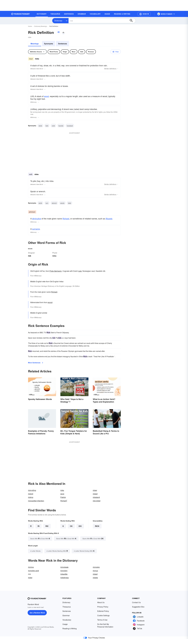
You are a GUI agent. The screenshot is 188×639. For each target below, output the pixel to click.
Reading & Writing (69, 628)
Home (30, 26)
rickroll (30, 494)
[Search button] (132, 20)
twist (69, 203)
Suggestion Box (138, 606)
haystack (70, 125)
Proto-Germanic (56, 271)
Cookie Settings (103, 615)
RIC (47, 526)
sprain (62, 203)
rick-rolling (32, 490)
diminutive (36, 218)
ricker (95, 490)
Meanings (35, 43)
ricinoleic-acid (33, 570)
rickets (95, 577)
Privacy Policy (102, 606)
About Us (100, 602)
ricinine (31, 567)
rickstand (96, 497)
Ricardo (109, 218)
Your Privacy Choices (96, 637)
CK (71, 526)
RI (38, 526)
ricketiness (64, 577)
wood (46, 96)
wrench (54, 203)
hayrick (60, 125)
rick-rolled (96, 500)
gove (62, 494)
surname (36, 228)
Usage (65, 624)
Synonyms (48, 43)
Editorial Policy (103, 611)
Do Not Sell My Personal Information (105, 625)
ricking (30, 497)
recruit (50, 302)
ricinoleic (96, 567)
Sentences (62, 43)
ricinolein (63, 570)
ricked (95, 494)
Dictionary (58, 20)
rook (80, 271)
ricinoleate (64, 567)
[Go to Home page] (20, 14)
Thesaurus (66, 606)
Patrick (63, 497)
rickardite (63, 574)
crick (53, 125)
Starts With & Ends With (40, 538)
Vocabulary (66, 620)
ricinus (95, 570)
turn (47, 203)
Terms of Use (102, 620)
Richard (65, 218)
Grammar (66, 615)
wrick (40, 125)
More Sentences (34, 362)
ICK (80, 526)
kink (47, 125)
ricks (54, 256)
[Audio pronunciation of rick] (58, 32)
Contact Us (136, 602)
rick (97, 526)
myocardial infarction (36, 500)
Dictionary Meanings (40, 26)
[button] (144, 14)
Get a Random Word (37, 613)
